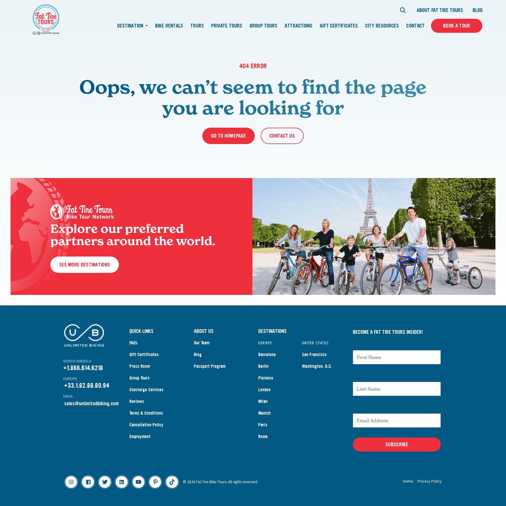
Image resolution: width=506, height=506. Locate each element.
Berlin (263, 366)
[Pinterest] (155, 482)
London (264, 390)
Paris (262, 425)
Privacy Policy (430, 481)
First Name (366, 344)
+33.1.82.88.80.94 (86, 385)
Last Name (366, 376)
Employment (140, 436)
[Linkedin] (121, 482)
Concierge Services (146, 390)
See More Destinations (84, 264)
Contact (415, 25)
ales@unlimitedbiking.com (92, 403)
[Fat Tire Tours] (46, 19)
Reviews (136, 401)
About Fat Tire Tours (440, 10)
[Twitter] (105, 482)
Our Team (201, 343)
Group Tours (263, 25)
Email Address (370, 408)
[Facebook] (88, 482)
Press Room (139, 366)
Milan (263, 401)
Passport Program (209, 366)
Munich (264, 413)
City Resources (382, 25)
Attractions (298, 25)
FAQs (133, 343)
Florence (265, 378)
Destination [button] (130, 25)
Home (408, 481)
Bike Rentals (169, 25)
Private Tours (226, 25)
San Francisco (314, 354)
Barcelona (267, 354)
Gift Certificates (339, 25)
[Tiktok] (172, 482)
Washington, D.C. (317, 366)
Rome (263, 436)
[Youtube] (138, 482)
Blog (478, 10)
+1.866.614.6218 (83, 368)
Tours (197, 25)
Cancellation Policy (146, 425)
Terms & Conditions (146, 413)
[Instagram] (71, 482)
